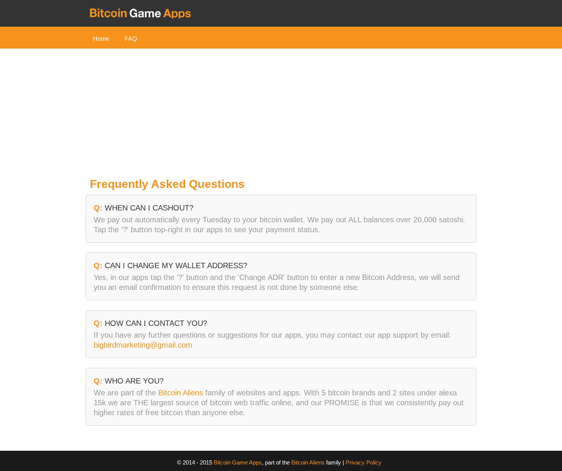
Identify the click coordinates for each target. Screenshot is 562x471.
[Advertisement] (281, 115)
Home (101, 39)
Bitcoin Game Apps (238, 462)
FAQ (131, 39)
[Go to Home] (140, 12)
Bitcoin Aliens (180, 392)
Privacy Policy (364, 462)
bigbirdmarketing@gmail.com (143, 345)
